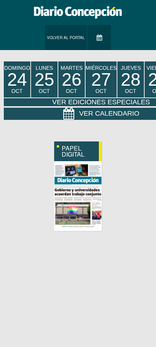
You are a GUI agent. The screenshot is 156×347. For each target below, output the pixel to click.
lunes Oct (44, 79)
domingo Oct (17, 79)
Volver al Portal (66, 37)
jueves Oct (131, 79)
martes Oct (72, 79)
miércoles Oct (101, 79)
